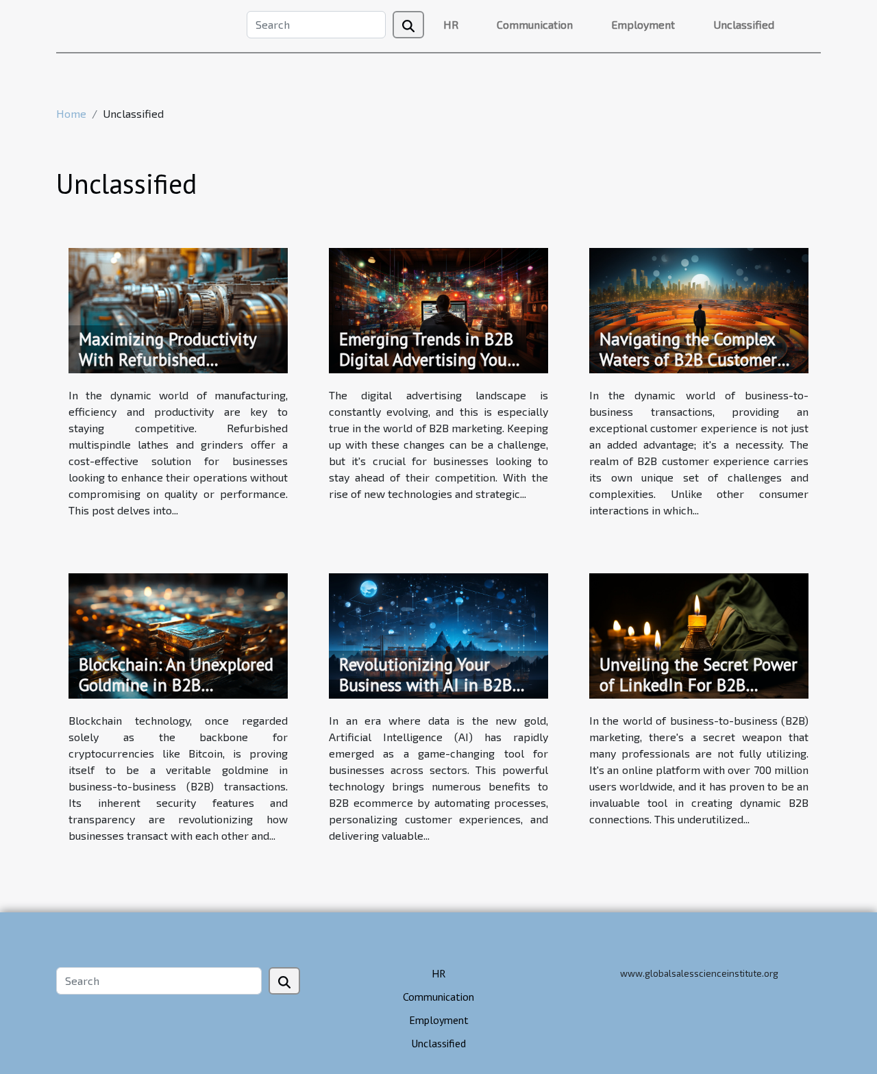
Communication (535, 24)
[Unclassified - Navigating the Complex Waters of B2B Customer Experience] (698, 308)
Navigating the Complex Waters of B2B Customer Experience (688, 359)
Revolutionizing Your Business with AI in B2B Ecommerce (425, 684)
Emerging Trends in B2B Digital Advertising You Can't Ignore (426, 359)
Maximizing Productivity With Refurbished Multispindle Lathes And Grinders (167, 370)
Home (71, 113)
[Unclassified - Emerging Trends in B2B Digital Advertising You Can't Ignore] (438, 308)
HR (450, 24)
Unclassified (743, 24)
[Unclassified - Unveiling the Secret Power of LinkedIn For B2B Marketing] (698, 633)
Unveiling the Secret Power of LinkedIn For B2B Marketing (699, 684)
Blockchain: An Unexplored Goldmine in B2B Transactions (176, 684)
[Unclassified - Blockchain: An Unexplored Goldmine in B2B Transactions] (178, 633)
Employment (643, 24)
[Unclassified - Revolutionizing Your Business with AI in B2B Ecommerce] (438, 633)
